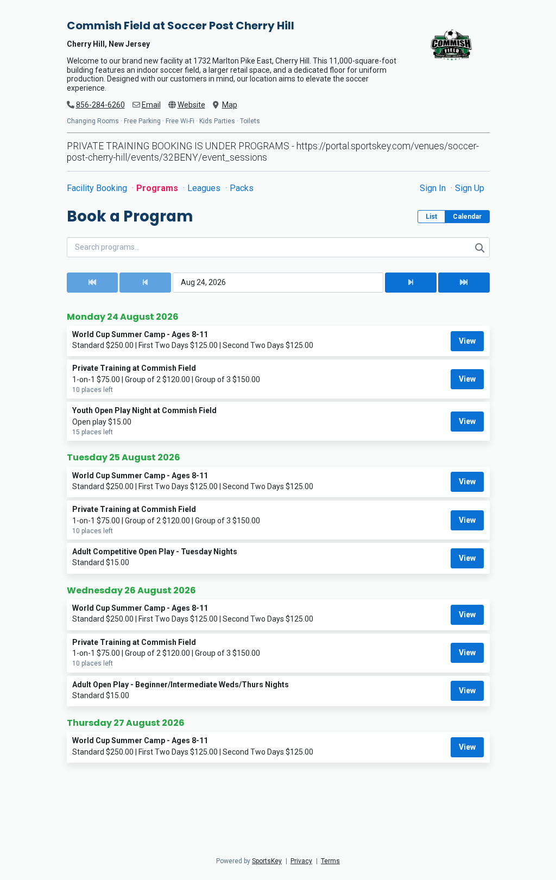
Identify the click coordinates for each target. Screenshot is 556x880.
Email (151, 104)
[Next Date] (410, 283)
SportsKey (267, 861)
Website (191, 104)
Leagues (205, 188)
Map (229, 104)
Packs (242, 188)
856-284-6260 (100, 104)
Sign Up (469, 188)
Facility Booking (98, 188)
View (467, 341)
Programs (158, 188)
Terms (330, 861)
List (431, 216)
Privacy (301, 861)
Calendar (467, 216)
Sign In (434, 188)
